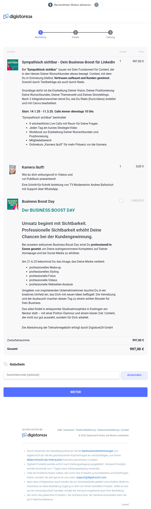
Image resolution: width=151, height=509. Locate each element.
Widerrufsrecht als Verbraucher (44, 459)
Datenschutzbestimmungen (97, 450)
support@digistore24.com (91, 477)
